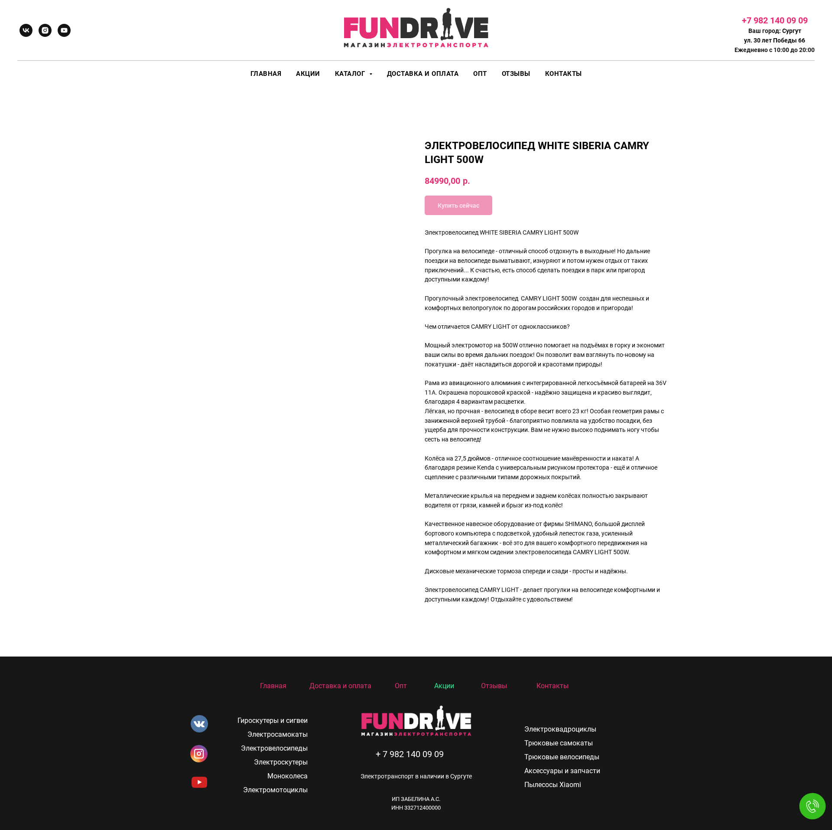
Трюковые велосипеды (561, 757)
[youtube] (64, 30)
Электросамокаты (277, 734)
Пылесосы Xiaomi (552, 785)
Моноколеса (287, 776)
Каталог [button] (351, 74)
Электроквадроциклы (560, 729)
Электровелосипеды (274, 748)
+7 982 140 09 (770, 20)
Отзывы (516, 74)
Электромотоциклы (275, 790)
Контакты (563, 74)
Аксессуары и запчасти (562, 771)
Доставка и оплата (423, 74)
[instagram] (45, 30)
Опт (480, 74)
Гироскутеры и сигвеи (272, 720)
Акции (308, 74)
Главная (266, 74)
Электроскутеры (281, 762)
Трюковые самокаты (558, 743)
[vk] (26, 30)
